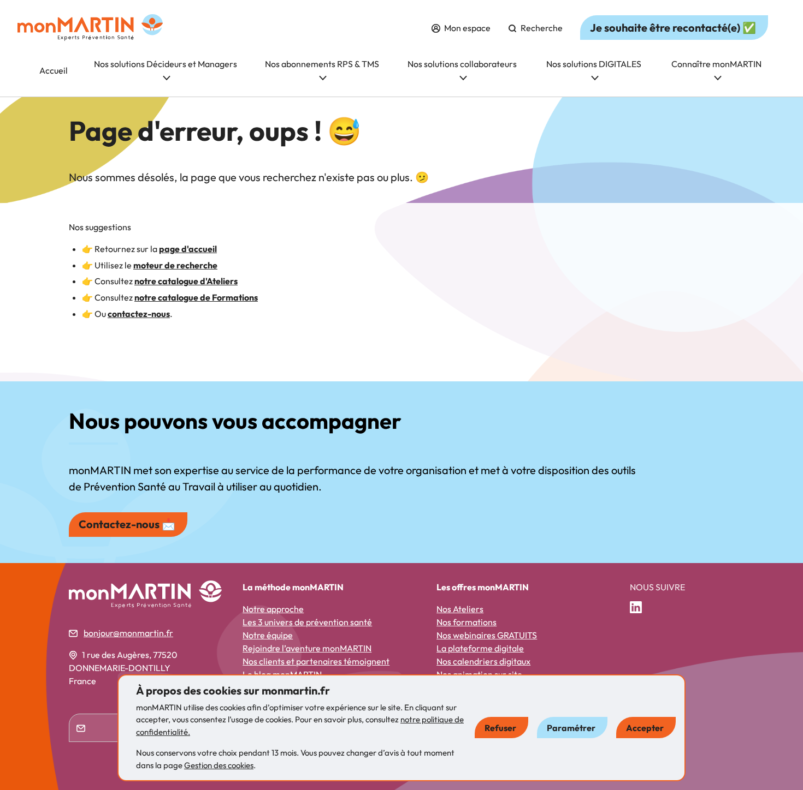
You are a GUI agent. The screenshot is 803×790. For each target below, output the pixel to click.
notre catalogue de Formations (196, 297)
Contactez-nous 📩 (127, 524)
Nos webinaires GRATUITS (486, 635)
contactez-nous (139, 313)
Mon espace (466, 27)
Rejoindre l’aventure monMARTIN (307, 648)
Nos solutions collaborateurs (462, 63)
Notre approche (273, 608)
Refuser (500, 727)
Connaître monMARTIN (716, 63)
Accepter (645, 727)
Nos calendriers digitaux (483, 661)
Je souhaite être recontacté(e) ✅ (673, 27)
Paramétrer (571, 727)
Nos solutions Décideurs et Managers (165, 63)
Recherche (541, 27)
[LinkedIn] (640, 607)
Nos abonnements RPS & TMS (322, 63)
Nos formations (466, 622)
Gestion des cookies (218, 765)
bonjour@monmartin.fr (128, 632)
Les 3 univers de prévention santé (307, 622)
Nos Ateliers (459, 608)
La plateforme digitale (480, 648)
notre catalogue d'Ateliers (186, 281)
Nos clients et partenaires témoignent (316, 661)
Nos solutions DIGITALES (593, 63)
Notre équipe (268, 635)
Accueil (53, 70)
